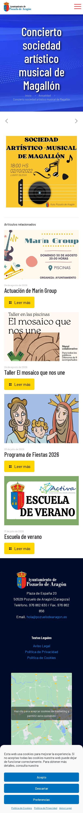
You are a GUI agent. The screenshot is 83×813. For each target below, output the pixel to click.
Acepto (41, 777)
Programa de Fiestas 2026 (31, 454)
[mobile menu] (77, 6)
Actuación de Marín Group (30, 290)
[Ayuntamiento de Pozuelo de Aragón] (17, 6)
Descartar (41, 788)
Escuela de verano (23, 536)
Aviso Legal (65, 807)
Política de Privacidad (45, 807)
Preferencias (41, 799)
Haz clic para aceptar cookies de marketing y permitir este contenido (41, 713)
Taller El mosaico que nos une (34, 372)
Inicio (28, 95)
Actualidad (45, 95)
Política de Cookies (21, 807)
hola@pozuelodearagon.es (47, 616)
